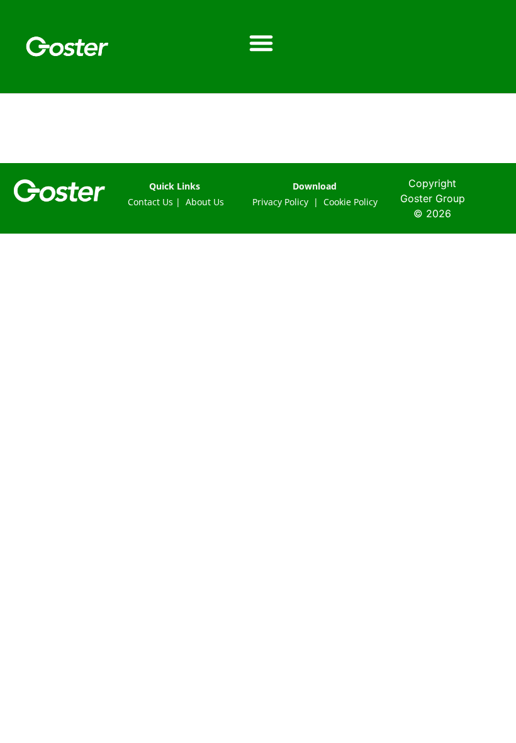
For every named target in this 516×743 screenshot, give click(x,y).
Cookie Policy (350, 202)
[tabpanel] (258, 145)
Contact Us (150, 202)
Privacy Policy (280, 202)
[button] (261, 43)
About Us (205, 202)
